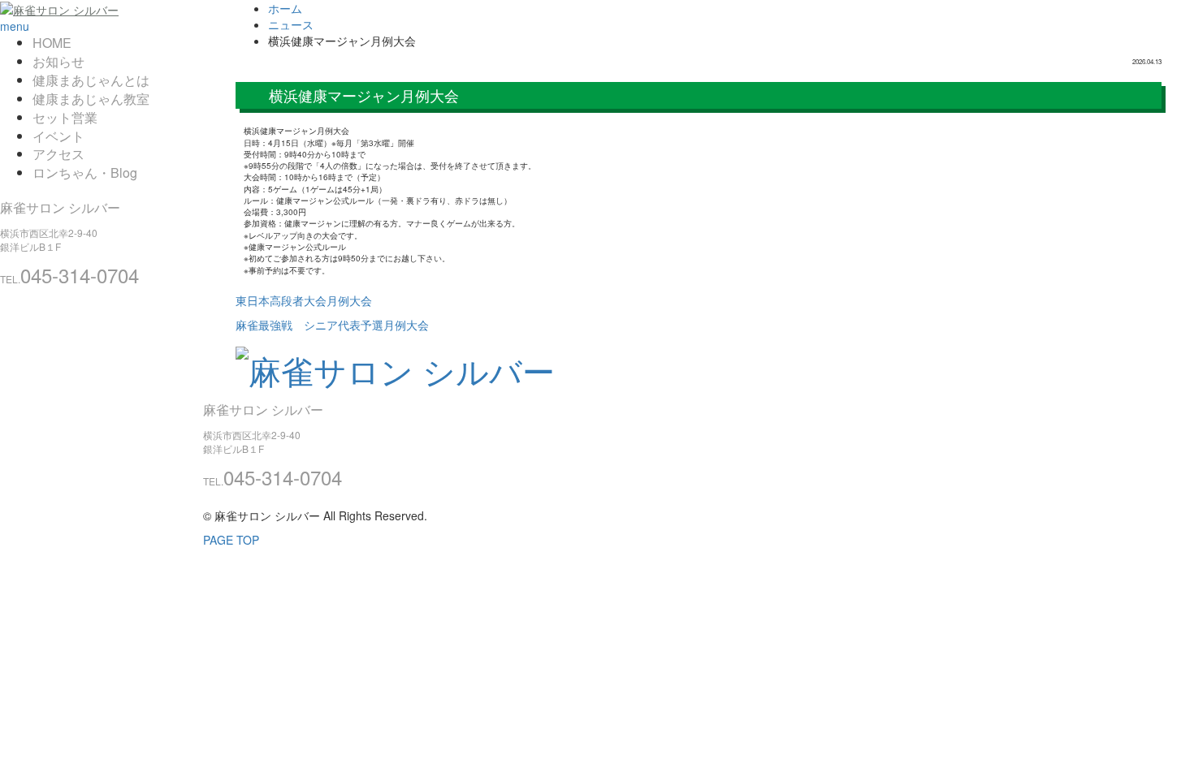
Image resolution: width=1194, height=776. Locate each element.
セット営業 (64, 117)
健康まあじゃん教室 (90, 98)
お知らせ (58, 61)
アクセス (58, 153)
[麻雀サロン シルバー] (59, 8)
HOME (51, 42)
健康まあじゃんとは (90, 80)
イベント (58, 136)
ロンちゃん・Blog (84, 172)
